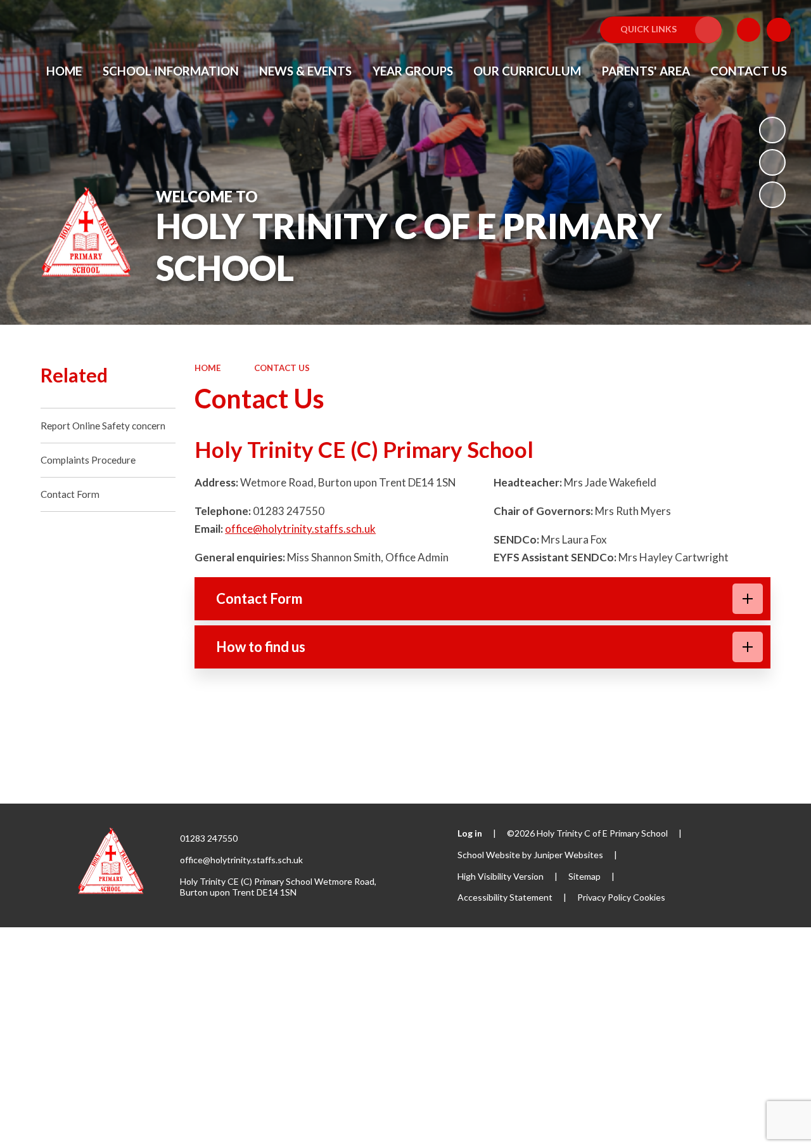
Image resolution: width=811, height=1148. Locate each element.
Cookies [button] (649, 897)
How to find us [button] (260, 646)
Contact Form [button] (259, 598)
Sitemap (584, 876)
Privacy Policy (604, 897)
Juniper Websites (568, 854)
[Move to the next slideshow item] (772, 194)
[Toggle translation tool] (749, 30)
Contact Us (282, 368)
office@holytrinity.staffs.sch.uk (300, 528)
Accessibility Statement (504, 897)
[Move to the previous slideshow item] (772, 162)
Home (208, 368)
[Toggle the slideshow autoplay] (772, 130)
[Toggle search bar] (779, 30)
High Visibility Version (500, 876)
